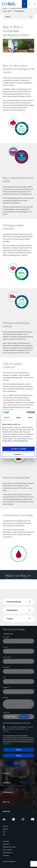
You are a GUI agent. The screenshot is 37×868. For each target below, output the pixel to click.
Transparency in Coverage (9, 847)
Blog (4, 834)
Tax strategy (6, 855)
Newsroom (5, 829)
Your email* (6, 667)
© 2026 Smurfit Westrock (9, 861)
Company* (6, 687)
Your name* (6, 637)
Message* (6, 697)
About (4, 832)
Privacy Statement (21, 441)
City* (4, 677)
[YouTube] (32, 819)
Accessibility (6, 841)
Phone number (7, 657)
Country (10, 619)
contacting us (7, 743)
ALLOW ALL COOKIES (18, 449)
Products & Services (14, 602)
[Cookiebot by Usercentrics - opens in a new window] (26, 412)
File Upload (6, 712)
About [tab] (30, 417)
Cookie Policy (7, 441)
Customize (17, 454)
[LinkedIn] (4, 819)
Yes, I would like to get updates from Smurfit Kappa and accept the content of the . (18, 729)
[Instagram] (23, 819)
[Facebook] (13, 819)
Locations (5, 826)
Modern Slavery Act (7, 852)
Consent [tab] (6, 417)
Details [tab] (18, 417)
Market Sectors (12, 610)
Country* (5, 647)
